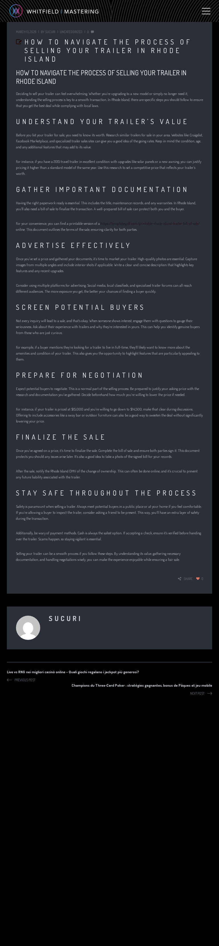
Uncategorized (71, 32)
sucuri (50, 32)
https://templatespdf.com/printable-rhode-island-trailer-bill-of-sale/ (150, 223)
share (188, 579)
